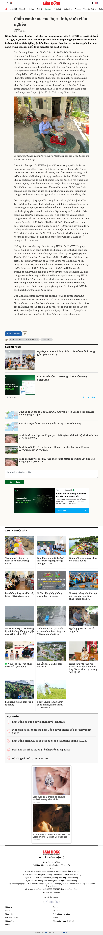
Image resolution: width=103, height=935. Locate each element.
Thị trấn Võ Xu (47, 339)
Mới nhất (13, 9)
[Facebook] (57, 902)
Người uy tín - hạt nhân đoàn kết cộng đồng (18, 665)
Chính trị (22, 9)
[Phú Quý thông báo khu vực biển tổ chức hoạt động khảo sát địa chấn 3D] (83, 580)
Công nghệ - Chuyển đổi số (63, 921)
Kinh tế (39, 9)
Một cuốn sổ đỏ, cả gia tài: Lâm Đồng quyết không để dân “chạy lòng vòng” (51, 731)
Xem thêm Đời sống (16, 530)
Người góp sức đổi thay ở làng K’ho (81, 629)
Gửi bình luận (15, 482)
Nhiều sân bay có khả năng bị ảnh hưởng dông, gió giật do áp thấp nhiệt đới (19, 631)
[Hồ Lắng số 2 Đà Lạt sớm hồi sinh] (51, 651)
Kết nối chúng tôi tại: (51, 897)
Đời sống (48, 9)
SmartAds (13, 397)
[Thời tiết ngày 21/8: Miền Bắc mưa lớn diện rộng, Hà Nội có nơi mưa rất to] (51, 616)
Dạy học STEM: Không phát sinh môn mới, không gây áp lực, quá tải (66, 353)
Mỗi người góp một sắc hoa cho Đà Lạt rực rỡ (83, 559)
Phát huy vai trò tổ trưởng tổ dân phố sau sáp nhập (41, 749)
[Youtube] (51, 902)
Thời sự (31, 9)
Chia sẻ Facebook (14, 334)
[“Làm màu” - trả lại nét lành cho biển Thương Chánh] (19, 545)
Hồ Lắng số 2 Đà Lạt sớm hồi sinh (49, 665)
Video (7, 925)
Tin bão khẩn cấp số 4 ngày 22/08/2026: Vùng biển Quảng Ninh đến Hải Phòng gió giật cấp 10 (56, 413)
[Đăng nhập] (93, 3)
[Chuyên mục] (6, 3)
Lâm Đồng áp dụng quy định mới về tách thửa (38, 721)
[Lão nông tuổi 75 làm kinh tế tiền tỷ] (19, 689)
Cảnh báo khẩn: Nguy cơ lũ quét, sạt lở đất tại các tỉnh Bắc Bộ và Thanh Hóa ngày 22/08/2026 (58, 436)
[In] (24, 333)
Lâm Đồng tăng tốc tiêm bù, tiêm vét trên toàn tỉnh (19, 594)
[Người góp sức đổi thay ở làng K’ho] (83, 616)
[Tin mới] (10, 3)
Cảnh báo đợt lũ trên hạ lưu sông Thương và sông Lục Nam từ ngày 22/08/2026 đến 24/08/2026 (54, 448)
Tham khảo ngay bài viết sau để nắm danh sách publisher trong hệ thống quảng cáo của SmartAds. (71, 501)
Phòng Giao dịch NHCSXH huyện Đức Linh (24, 339)
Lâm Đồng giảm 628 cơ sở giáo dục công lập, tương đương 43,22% (50, 561)
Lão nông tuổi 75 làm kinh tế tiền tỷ (19, 703)
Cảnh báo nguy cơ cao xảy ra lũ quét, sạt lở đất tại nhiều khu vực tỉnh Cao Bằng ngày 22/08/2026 (57, 460)
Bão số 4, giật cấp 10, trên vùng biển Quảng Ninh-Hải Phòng (50, 423)
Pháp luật (57, 9)
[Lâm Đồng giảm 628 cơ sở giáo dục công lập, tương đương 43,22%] (51, 545)
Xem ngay (61, 510)
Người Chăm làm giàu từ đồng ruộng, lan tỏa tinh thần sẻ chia (50, 705)
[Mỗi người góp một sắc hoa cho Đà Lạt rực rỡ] (83, 545)
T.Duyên (17, 29)
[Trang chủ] (7, 9)
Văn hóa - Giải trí (89, 9)
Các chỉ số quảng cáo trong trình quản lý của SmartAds (62, 378)
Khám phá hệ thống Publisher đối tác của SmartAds (71, 495)
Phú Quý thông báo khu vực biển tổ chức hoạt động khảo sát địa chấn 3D (83, 596)
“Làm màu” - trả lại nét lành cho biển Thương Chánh (17, 561)
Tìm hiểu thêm (89, 397)
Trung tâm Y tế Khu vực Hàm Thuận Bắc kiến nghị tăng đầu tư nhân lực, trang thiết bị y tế (83, 668)
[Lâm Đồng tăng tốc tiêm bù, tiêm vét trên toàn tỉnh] (19, 580)
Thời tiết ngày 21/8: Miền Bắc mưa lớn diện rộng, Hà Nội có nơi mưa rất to (51, 631)
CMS (48, 932)
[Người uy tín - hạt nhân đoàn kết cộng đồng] (19, 651)
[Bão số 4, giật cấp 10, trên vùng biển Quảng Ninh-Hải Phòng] (11, 426)
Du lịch (55, 918)
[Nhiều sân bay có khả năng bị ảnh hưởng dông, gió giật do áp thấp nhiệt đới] (19, 616)
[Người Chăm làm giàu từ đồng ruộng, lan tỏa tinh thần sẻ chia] (51, 689)
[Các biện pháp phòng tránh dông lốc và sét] (51, 580)
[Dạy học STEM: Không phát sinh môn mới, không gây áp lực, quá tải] (20, 360)
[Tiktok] (45, 902)
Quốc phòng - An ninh (72, 9)
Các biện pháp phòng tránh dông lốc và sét (49, 594)
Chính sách (9, 921)
